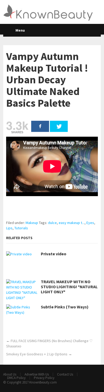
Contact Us (65, 374)
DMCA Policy (16, 378)
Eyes (90, 222)
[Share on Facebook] (40, 126)
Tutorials (21, 228)
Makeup (32, 222)
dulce (52, 222)
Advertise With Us (37, 374)
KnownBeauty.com (43, 382)
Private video (53, 253)
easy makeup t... (72, 222)
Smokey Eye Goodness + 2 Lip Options (36, 354)
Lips (9, 228)
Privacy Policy (44, 378)
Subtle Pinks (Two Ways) (65, 306)
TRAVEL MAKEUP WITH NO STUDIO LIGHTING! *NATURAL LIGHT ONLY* (69, 286)
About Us (9, 374)
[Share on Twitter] (59, 126)
